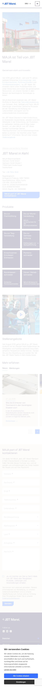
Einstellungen (21, 682)
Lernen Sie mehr (10, 670)
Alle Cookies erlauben (21, 676)
